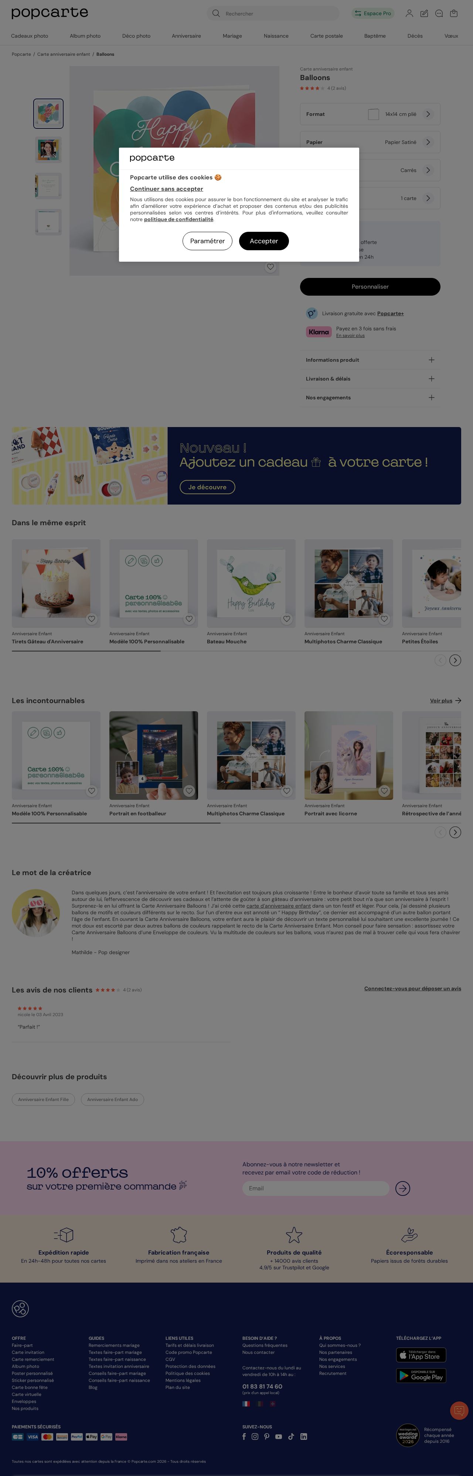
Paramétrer (207, 241)
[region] (239, 205)
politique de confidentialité (178, 219)
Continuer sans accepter (166, 188)
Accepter (264, 241)
